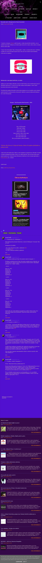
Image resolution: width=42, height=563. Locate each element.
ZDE (25, 247)
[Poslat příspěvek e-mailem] (3, 230)
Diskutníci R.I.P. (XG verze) (7, 501)
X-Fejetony (8, 18)
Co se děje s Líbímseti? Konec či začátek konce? (11, 449)
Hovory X (34, 14)
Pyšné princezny (4, 157)
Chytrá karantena (12, 233)
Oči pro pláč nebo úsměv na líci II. (8, 475)
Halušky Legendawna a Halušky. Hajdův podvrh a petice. (13, 436)
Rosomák (19, 233)
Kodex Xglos (33, 18)
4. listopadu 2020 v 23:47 (15, 257)
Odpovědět (7, 254)
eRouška (5, 233)
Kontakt (25, 18)
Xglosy (14, 2)
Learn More (19, 561)
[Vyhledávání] (40, 2)
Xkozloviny (19, 14)
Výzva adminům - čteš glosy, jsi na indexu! (10, 528)
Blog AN (28, 9)
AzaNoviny (14, 9)
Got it (25, 561)
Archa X (35, 9)
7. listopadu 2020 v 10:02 (15, 335)
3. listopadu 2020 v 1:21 (15, 237)
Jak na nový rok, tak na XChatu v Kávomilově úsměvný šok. (14, 488)
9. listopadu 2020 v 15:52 (15, 359)
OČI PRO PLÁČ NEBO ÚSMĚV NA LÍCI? (10, 423)
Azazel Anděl (8, 237)
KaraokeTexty (12, 167)
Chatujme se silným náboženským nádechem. (10, 462)
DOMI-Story (17, 18)
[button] (40, 22)
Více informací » (36, 432)
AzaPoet (27, 14)
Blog (12, 14)
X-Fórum (21, 9)
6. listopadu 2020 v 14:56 (15, 320)
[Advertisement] (21, 408)
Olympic (12, 43)
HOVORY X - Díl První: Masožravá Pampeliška (11, 541)
